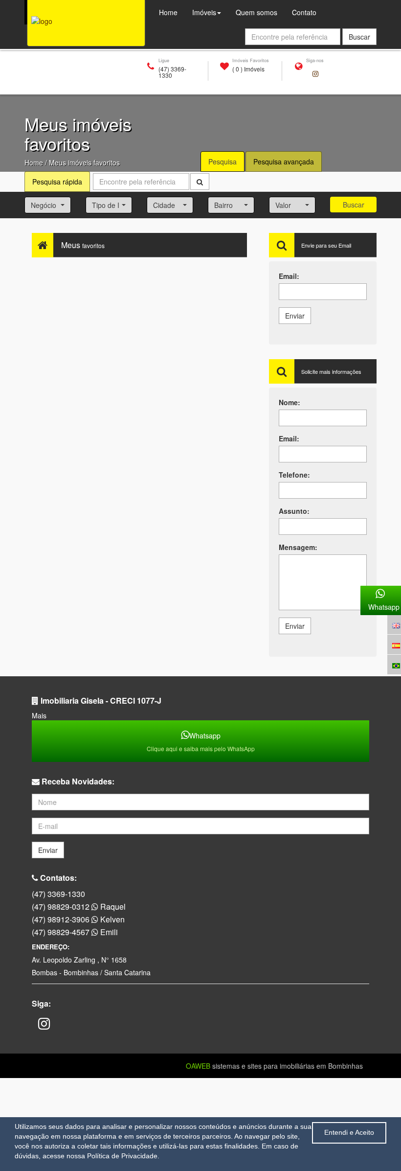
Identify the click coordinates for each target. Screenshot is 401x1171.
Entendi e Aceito (349, 1132)
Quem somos (260, 12)
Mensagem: (298, 547)
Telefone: (294, 475)
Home (33, 162)
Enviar (295, 316)
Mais (39, 715)
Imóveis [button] (204, 12)
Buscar (353, 204)
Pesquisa (222, 161)
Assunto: (294, 511)
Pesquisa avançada (283, 161)
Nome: (289, 402)
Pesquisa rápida (57, 181)
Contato (304, 12)
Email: (289, 276)
